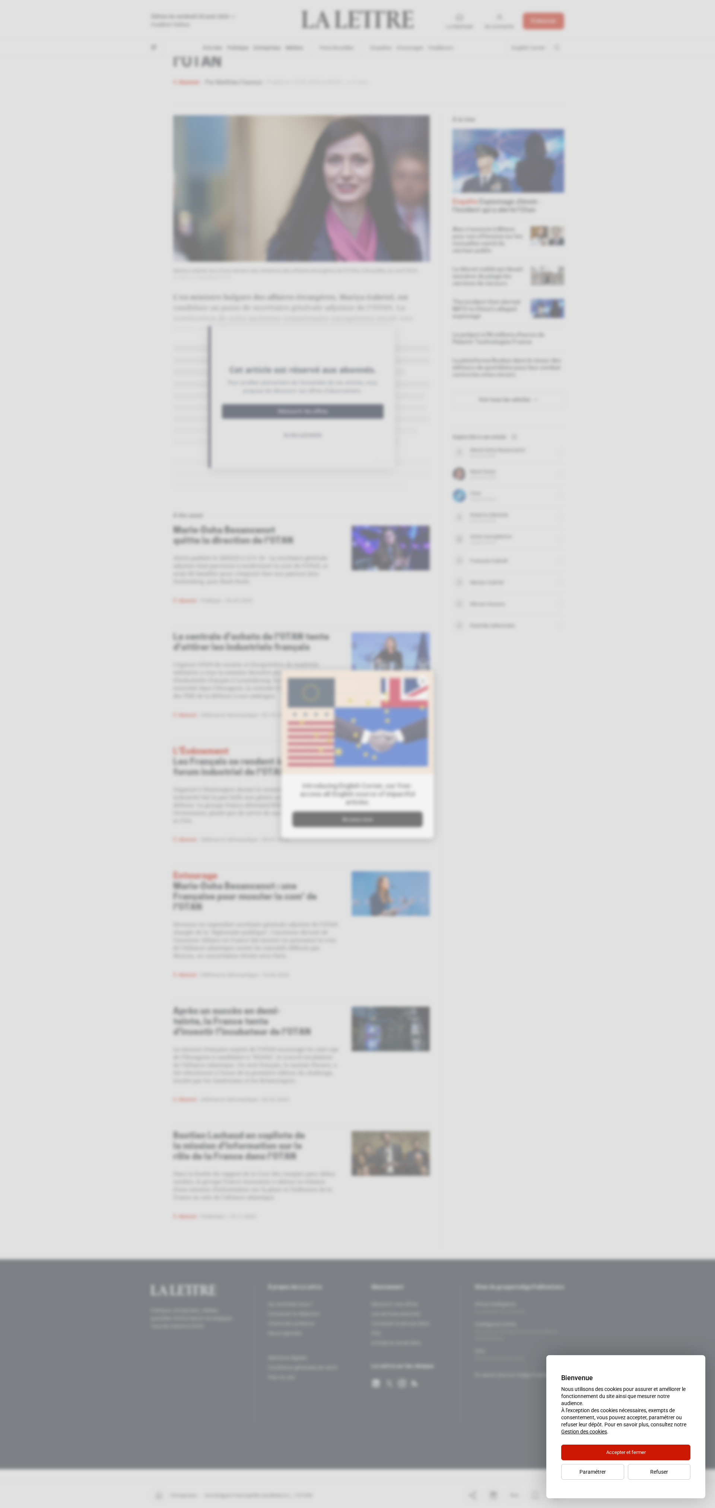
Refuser (659, 1472)
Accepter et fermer (626, 1452)
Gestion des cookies (584, 1432)
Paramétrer (592, 1472)
